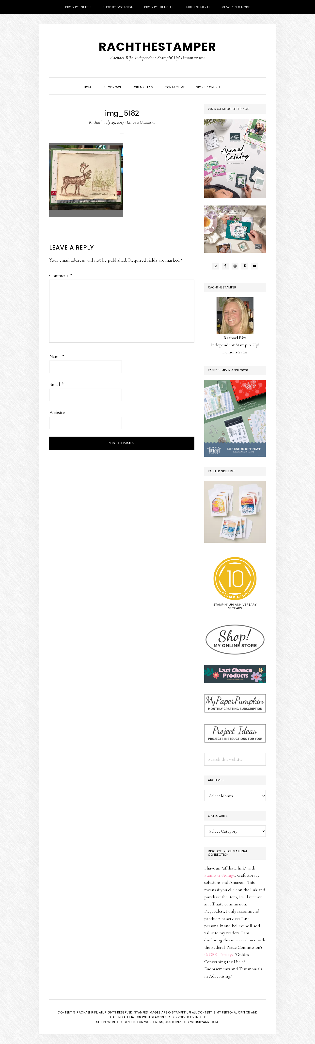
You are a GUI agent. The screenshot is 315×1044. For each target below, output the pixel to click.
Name (56, 357)
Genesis (130, 1022)
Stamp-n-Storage (219, 875)
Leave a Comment (141, 122)
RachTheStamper (157, 46)
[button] (231, 83)
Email (56, 384)
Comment (60, 276)
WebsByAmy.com (204, 1022)
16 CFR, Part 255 (218, 954)
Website (57, 412)
